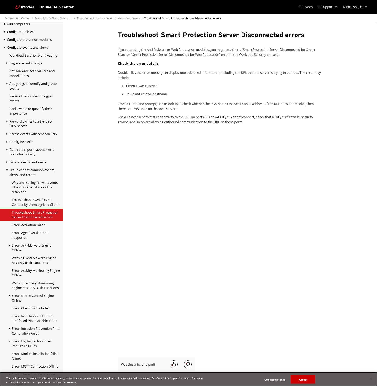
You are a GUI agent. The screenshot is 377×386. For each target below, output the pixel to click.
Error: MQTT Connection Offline (35, 366)
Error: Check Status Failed (31, 308)
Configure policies (20, 32)
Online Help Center (17, 18)
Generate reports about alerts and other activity (31, 151)
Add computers (18, 24)
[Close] (370, 378)
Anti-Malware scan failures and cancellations (32, 73)
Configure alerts (21, 142)
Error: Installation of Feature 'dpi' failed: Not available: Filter (34, 318)
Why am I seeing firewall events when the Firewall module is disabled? (35, 187)
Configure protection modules (29, 40)
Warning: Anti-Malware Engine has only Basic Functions (34, 260)
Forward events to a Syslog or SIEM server (31, 123)
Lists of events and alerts (27, 162)
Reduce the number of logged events (31, 98)
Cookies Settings (274, 379)
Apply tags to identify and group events (33, 86)
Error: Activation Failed (28, 225)
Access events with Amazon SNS (33, 134)
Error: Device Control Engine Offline (33, 298)
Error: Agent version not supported (30, 235)
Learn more (70, 382)
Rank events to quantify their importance (30, 111)
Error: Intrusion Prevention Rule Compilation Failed (35, 331)
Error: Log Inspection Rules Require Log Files (32, 343)
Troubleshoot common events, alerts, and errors (108, 18)
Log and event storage (25, 63)
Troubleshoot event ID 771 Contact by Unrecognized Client (35, 202)
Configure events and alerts (27, 47)
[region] (188, 379)
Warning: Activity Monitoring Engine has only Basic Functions (35, 285)
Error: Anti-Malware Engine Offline (31, 247)
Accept (303, 379)
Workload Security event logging (33, 55)
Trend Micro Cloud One (50, 18)
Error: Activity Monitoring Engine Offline (36, 272)
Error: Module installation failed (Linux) (35, 356)
